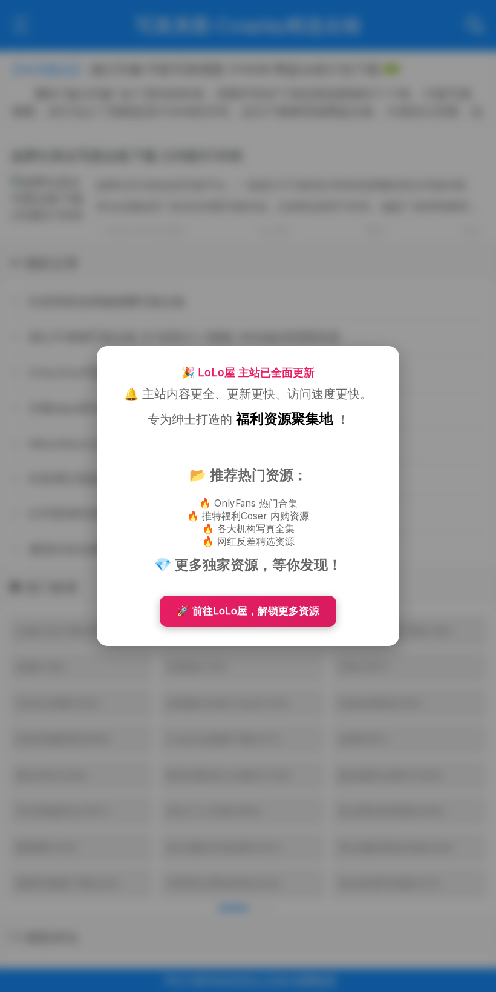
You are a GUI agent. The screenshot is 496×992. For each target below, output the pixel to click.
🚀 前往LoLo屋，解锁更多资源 (248, 611)
